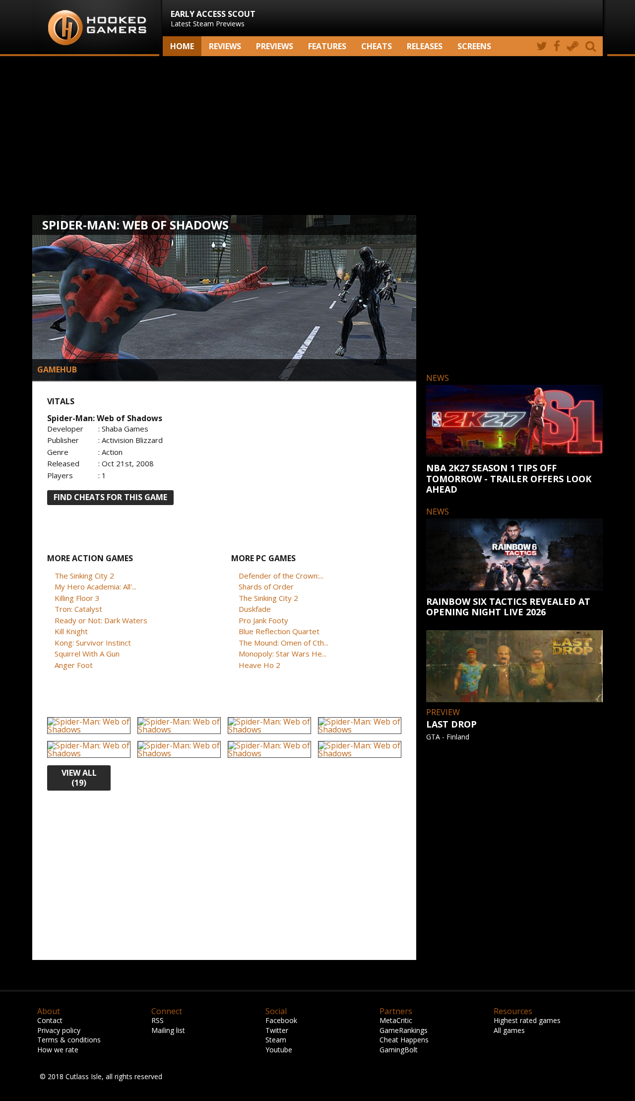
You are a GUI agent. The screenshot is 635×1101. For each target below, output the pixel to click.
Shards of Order (266, 586)
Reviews (225, 46)
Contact (50, 1020)
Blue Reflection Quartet (279, 631)
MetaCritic (396, 1020)
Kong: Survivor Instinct (93, 643)
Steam (275, 1039)
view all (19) (79, 778)
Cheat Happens (404, 1039)
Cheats (376, 46)
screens (474, 46)
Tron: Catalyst (78, 609)
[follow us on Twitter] (541, 46)
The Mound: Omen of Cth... (283, 643)
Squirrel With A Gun (87, 654)
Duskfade (255, 609)
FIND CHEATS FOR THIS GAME (110, 497)
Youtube (278, 1049)
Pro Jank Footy (263, 620)
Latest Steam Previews (213, 18)
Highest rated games (527, 1020)
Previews (274, 46)
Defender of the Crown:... (281, 576)
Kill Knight (71, 631)
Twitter (276, 1030)
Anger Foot (74, 665)
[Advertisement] (317, 135)
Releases (425, 46)
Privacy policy (58, 1030)
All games (509, 1030)
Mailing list (168, 1030)
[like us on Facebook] (557, 46)
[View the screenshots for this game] (88, 725)
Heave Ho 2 (259, 665)
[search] (592, 46)
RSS (157, 1020)
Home (182, 46)
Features (327, 46)
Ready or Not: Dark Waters (101, 620)
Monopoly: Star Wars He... (282, 654)
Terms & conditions (69, 1039)
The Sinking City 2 (84, 576)
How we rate (57, 1049)
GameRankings (404, 1030)
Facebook (281, 1020)
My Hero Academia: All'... (95, 586)
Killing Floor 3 (77, 598)
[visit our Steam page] (573, 46)
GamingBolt (399, 1049)
